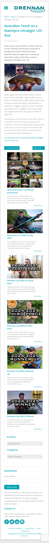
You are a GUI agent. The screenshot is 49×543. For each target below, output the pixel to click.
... (28, 203)
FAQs (39, 528)
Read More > (38, 205)
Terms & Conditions (15, 528)
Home (6, 17)
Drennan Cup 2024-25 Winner (20, 416)
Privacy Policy (29, 528)
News (13, 17)
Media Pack (26, 531)
